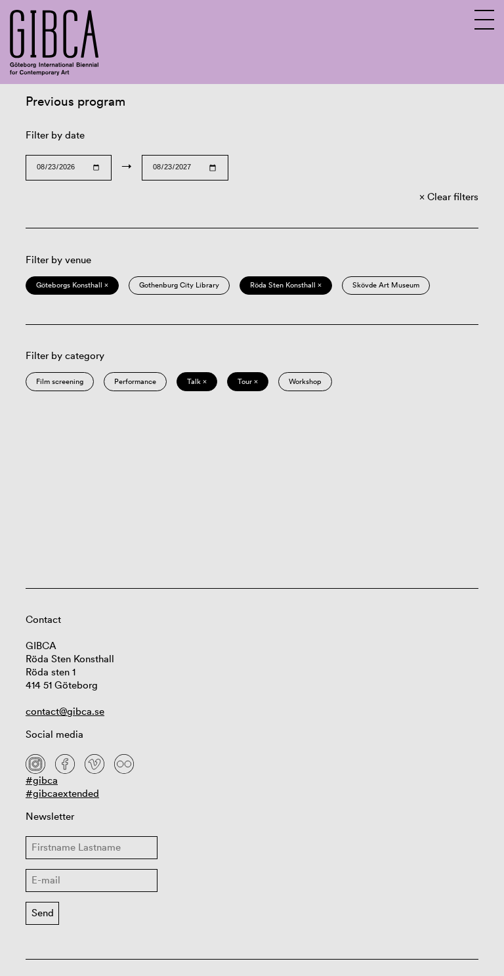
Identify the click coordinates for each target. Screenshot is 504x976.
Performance (135, 381)
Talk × (197, 381)
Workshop (305, 381)
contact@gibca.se (65, 711)
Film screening (59, 381)
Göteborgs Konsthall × (72, 284)
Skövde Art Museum (385, 284)
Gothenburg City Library (179, 284)
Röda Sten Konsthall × (286, 284)
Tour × (248, 381)
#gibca (42, 780)
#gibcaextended (62, 793)
